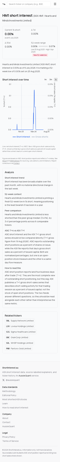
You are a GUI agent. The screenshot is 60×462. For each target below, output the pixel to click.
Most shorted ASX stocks (14, 399)
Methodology (15, 161)
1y (56, 79)
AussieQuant (25, 375)
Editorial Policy (9, 395)
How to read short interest (15, 407)
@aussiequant (13, 380)
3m (51, 79)
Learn (5, 403)
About (4, 161)
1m (45, 79)
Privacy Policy (8, 436)
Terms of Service (10, 441)
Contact (17, 163)
